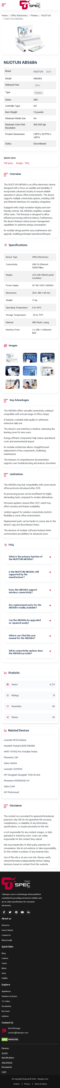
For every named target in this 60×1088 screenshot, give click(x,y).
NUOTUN (46, 15)
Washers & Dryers (9, 996)
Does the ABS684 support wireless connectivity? (23, 591)
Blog (4, 953)
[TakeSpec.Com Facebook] (4, 912)
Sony (4, 973)
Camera (5, 958)
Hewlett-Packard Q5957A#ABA (19, 745)
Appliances (6, 991)
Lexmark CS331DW (13, 769)
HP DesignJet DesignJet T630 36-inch (22, 774)
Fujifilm (5, 978)
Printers (34, 15)
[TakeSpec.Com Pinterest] (16, 912)
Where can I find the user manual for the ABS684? (22, 637)
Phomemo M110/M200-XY (17, 780)
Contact (16, 1084)
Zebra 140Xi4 (10, 763)
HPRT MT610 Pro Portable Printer (20, 751)
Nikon (4, 968)
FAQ (27, 163)
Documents (6, 1006)
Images (19, 163)
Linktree (5, 1016)
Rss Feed (5, 1011)
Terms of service (40, 1084)
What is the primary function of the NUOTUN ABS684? (25, 558)
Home (5, 15)
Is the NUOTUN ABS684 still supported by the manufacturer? (24, 574)
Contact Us (6, 935)
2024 (48, 71)
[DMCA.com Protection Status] (10, 1039)
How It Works (7, 930)
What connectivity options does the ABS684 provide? (26, 652)
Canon (4, 963)
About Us (5, 925)
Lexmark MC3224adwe (15, 740)
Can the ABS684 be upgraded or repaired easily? (25, 621)
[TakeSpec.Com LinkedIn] (28, 912)
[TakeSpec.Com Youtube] (22, 912)
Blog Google (7, 940)
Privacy (27, 1084)
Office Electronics (19, 15)
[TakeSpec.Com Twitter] (10, 912)
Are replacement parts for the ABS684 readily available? (25, 606)
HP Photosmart (11, 792)
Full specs (8, 163)
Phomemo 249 (11, 757)
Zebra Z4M (9, 786)
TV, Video (6, 1001)
